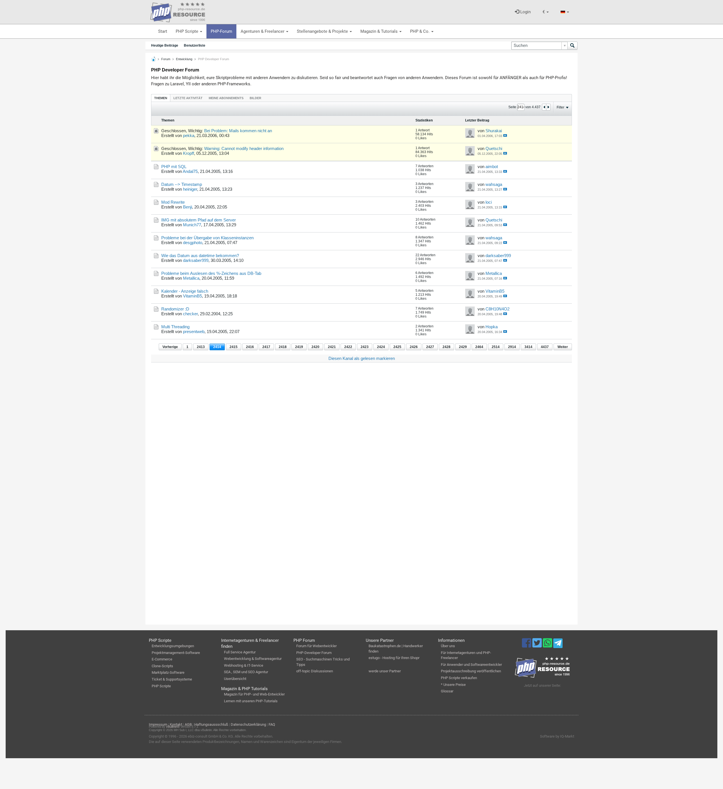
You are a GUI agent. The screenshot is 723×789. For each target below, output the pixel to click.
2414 (217, 347)
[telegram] (558, 644)
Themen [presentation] (160, 98)
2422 (348, 347)
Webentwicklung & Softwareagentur (253, 659)
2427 (430, 347)
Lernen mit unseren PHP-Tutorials (251, 701)
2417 (266, 347)
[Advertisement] (320, 451)
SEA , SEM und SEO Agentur (246, 672)
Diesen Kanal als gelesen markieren (361, 358)
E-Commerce (162, 659)
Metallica (191, 278)
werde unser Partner (385, 671)
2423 (365, 347)
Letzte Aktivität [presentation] (187, 98)
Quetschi (493, 148)
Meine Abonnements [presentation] (226, 98)
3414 (528, 347)
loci (488, 202)
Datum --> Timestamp (181, 184)
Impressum (158, 724)
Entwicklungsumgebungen (173, 646)
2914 (512, 347)
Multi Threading (175, 326)
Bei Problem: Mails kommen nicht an (238, 130)
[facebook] (527, 645)
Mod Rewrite (173, 202)
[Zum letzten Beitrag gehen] (505, 135)
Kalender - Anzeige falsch (184, 291)
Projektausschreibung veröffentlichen (471, 671)
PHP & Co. (420, 31)
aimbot (491, 166)
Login (525, 11)
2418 (283, 347)
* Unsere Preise (453, 685)
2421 (332, 347)
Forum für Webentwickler (316, 646)
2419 (299, 347)
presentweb (193, 331)
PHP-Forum (221, 31)
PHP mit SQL (173, 166)
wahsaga (493, 184)
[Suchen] (572, 46)
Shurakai (493, 130)
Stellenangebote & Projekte (323, 31)
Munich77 (192, 224)
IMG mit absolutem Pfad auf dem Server (198, 220)
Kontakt (176, 724)
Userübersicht (235, 679)
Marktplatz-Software (168, 672)
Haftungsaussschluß (211, 724)
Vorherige (170, 347)
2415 (234, 347)
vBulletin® (173, 726)
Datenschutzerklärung (248, 724)
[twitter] (537, 645)
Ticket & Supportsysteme (172, 679)
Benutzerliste (194, 45)
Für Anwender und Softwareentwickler (471, 664)
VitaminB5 (192, 296)
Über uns (448, 646)
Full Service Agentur (240, 652)
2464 (479, 347)
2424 (381, 347)
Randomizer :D (175, 309)
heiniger (190, 189)
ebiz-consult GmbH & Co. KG (210, 736)
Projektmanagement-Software (176, 653)
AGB (188, 724)
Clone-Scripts (162, 666)
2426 (414, 347)
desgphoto (192, 242)
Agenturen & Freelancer (263, 31)
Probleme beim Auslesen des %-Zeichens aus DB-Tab (211, 273)
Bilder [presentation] (255, 98)
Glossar (447, 691)
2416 (250, 347)
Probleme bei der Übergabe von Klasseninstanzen (207, 237)
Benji (187, 207)
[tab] (160, 98)
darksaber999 (195, 260)
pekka (188, 135)
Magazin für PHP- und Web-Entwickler (254, 694)
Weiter (563, 347)
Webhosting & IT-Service (243, 665)
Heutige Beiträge (164, 45)
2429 (463, 347)
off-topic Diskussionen (314, 671)
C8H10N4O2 (497, 309)
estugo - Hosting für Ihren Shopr (394, 658)
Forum (165, 59)
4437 (545, 347)
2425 (397, 347)
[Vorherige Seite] (544, 107)
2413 (201, 347)
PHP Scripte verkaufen (459, 678)
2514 (496, 347)
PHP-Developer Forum (314, 653)
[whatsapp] (548, 645)
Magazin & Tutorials (379, 31)
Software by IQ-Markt (557, 736)
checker (190, 313)
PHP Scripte (187, 31)
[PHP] (178, 11)
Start (162, 31)
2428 (446, 347)
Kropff (188, 153)
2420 (315, 347)
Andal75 (190, 171)
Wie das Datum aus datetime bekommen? (200, 255)
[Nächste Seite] (548, 107)
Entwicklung (184, 59)
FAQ (272, 724)
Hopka (491, 326)
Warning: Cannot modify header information (244, 148)
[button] (545, 12)
